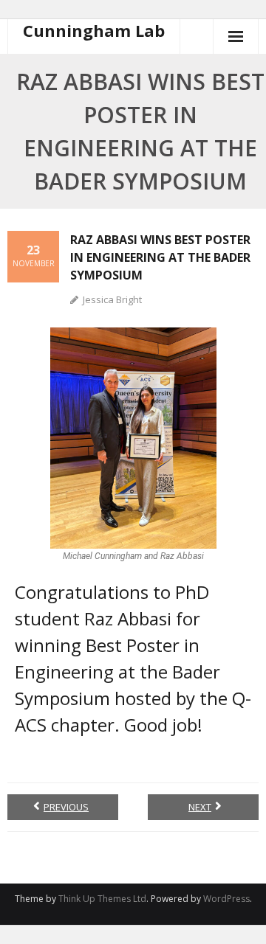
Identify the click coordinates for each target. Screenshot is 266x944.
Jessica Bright (112, 299)
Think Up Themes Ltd (102, 898)
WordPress (226, 898)
